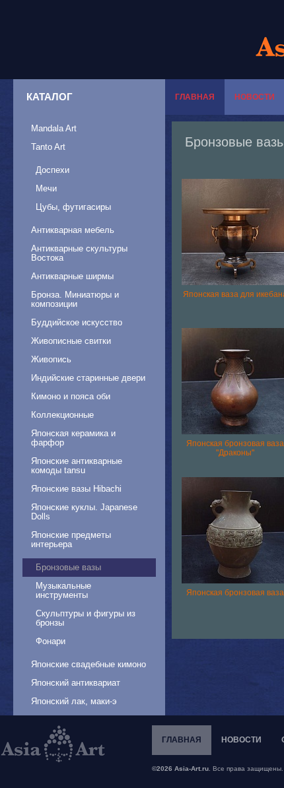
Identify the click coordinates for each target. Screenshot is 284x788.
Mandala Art (54, 128)
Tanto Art (48, 147)
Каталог (49, 96)
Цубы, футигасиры (73, 207)
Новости (241, 739)
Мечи (46, 188)
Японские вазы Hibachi (76, 489)
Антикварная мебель (72, 230)
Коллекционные (62, 415)
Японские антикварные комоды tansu (76, 465)
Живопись (51, 359)
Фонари (50, 641)
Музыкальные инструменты (63, 590)
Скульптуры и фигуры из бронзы (85, 618)
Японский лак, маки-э (74, 701)
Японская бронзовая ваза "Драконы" (235, 448)
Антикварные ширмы (72, 276)
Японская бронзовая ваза (235, 592)
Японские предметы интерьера (71, 539)
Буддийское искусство (76, 322)
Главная (195, 97)
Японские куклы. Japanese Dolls (84, 511)
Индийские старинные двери (88, 378)
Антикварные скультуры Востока (79, 253)
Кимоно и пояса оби (70, 396)
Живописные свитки (71, 341)
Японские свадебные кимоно (88, 664)
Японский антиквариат (75, 683)
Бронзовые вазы (68, 567)
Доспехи (52, 170)
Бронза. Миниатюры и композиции (75, 299)
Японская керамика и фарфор (73, 437)
